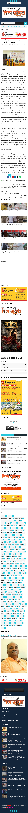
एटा (1, 539)
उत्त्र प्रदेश (2, 537)
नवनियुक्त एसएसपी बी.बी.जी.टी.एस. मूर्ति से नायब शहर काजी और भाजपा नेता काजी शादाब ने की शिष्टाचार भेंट (13, 252)
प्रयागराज (2, 570)
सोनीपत (2, 618)
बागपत (8, 575)
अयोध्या (2, 527)
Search (20, 689)
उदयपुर (9, 537)
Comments (20, 435)
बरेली (7, 573)
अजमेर (12, 520)
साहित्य (2, 615)
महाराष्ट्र (15, 587)
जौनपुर (13, 554)
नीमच (16, 563)
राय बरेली (2, 601)
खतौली (19, 542)
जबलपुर (2, 551)
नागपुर (2, 563)
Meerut (9, 515)
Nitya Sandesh (9, 805)
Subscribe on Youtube (6, 370)
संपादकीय (2, 611)
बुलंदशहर (13, 577)
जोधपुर (7, 554)
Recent (7, 435)
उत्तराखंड (17, 535)
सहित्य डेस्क (14, 613)
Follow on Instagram (6, 373)
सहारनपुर (8, 613)
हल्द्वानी (2, 623)
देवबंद (12, 558)
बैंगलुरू (2, 582)
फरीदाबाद (9, 570)
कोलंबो (7, 542)
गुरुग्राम (21, 544)
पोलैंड (23, 568)
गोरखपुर (13, 546)
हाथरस (7, 623)
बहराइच (23, 573)
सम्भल (2, 613)
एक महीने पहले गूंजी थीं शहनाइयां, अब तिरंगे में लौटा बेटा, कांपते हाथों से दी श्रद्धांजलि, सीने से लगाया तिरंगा (17, 784)
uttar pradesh (18, 518)
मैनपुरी (7, 599)
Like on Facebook (5, 367)
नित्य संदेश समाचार (9, 563)
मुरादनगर (7, 594)
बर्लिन (12, 573)
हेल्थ (1, 625)
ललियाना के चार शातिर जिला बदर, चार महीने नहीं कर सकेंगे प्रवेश (11, 224)
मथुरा (21, 585)
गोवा (18, 546)
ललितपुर (10, 604)
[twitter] (13, 1)
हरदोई (7, 620)
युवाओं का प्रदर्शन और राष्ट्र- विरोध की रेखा (14, 437)
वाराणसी (12, 606)
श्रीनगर (20, 608)
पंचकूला (8, 565)
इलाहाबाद (8, 532)
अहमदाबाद (14, 527)
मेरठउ (2, 599)
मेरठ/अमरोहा (17, 596)
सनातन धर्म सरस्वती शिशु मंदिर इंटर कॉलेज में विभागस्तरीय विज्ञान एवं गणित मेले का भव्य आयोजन (14, 238)
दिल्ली (2, 558)
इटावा (21, 530)
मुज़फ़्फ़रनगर (3, 592)
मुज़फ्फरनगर (16, 589)
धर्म (7, 561)
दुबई (7, 558)
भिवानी (18, 582)
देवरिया (17, 558)
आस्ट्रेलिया (10, 530)
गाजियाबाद (2, 544)
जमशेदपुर (8, 551)
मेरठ (2, 45)
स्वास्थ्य (20, 618)
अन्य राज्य (2, 523)
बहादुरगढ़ (2, 575)
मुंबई (18, 592)
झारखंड (19, 554)
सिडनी (16, 615)
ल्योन (2, 606)
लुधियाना (23, 604)
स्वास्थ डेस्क (13, 618)
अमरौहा (2, 525)
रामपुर (19, 599)
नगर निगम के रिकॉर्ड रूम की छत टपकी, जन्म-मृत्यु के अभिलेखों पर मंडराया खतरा (14, 210)
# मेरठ (18, 174)
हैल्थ (12, 625)
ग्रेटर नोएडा (10, 549)
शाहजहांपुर (8, 608)
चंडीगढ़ (23, 549)
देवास (22, 558)
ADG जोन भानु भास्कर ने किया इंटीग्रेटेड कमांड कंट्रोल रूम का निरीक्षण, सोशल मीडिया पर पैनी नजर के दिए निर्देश (16, 796)
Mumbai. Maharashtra (6, 518)
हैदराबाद (7, 625)
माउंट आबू (22, 587)
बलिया (17, 573)
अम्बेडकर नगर (21, 525)
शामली (2, 608)
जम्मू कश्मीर (14, 551)
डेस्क (19, 556)
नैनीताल (21, 563)
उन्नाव (14, 537)
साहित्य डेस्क (8, 615)
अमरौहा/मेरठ (8, 525)
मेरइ (19, 594)
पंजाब (13, 565)
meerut (2, 515)
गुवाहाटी (2, 546)
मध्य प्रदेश (2, 587)
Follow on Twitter (6, 364)
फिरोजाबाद (15, 570)
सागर (20, 613)
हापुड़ (12, 623)
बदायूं (2, 573)
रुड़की (15, 601)
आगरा (20, 527)
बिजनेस (19, 575)
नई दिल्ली (20, 561)
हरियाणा (19, 620)
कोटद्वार (2, 542)
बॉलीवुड (8, 582)
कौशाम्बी (13, 542)
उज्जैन (14, 532)
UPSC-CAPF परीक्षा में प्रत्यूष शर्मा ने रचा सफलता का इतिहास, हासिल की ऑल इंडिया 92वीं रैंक (16, 790)
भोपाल (2, 585)
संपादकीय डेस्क (9, 611)
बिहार (8, 577)
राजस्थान (13, 599)
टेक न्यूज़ (7, 556)
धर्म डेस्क (13, 561)
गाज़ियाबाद (9, 544)
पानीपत (2, 568)
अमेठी (14, 525)
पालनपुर (8, 568)
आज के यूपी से (3, 530)
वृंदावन (23, 606)
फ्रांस (21, 570)
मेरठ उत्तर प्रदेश (10, 596)
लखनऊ (21, 601)
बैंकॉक (19, 580)
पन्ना (23, 565)
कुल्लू (23, 539)
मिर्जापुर (2, 589)
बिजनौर (2, 577)
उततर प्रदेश (20, 532)
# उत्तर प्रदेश (14, 174)
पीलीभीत (14, 568)
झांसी (2, 556)
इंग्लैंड (16, 530)
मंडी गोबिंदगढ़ (15, 585)
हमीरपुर (2, 620)
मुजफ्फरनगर (8, 589)
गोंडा (7, 546)
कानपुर (18, 539)
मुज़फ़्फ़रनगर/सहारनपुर (11, 592)
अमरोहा (14, 523)
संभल (15, 611)
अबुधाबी (9, 523)
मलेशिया (10, 587)
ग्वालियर (17, 549)
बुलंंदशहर (20, 577)
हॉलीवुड (2, 627)
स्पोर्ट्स (8, 618)
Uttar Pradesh (4, 520)
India (13, 422)
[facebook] (14, 1)
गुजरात (16, 544)
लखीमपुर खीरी (3, 604)
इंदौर (1, 532)
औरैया (12, 539)
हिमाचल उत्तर (19, 623)
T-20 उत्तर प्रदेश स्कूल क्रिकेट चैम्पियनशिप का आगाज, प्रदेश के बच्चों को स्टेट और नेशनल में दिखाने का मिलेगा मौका (16, 780)
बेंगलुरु (8, 580)
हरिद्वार (13, 620)
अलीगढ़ (8, 527)
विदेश (17, 606)
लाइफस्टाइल (16, 604)
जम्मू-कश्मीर (21, 551)
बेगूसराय (14, 580)
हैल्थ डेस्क (18, 625)
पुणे (18, 568)
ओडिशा (7, 539)
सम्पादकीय (21, 611)
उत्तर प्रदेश (23, 44)
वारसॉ (7, 606)
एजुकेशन (20, 537)
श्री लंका (14, 608)
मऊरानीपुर (8, 585)
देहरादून (2, 561)
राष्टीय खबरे (8, 601)
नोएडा (2, 565)
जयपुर (2, 554)
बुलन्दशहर (2, 580)
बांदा (13, 575)
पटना (18, 565)
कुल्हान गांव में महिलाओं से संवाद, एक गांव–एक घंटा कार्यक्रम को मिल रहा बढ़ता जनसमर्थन (16, 733)
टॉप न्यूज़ (13, 556)
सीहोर (21, 615)
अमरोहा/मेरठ (21, 523)
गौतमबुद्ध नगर (3, 549)
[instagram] (16, 1)
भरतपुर (13, 582)
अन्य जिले (18, 520)
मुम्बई (2, 594)
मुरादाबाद (13, 594)
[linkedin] (11, 1)
